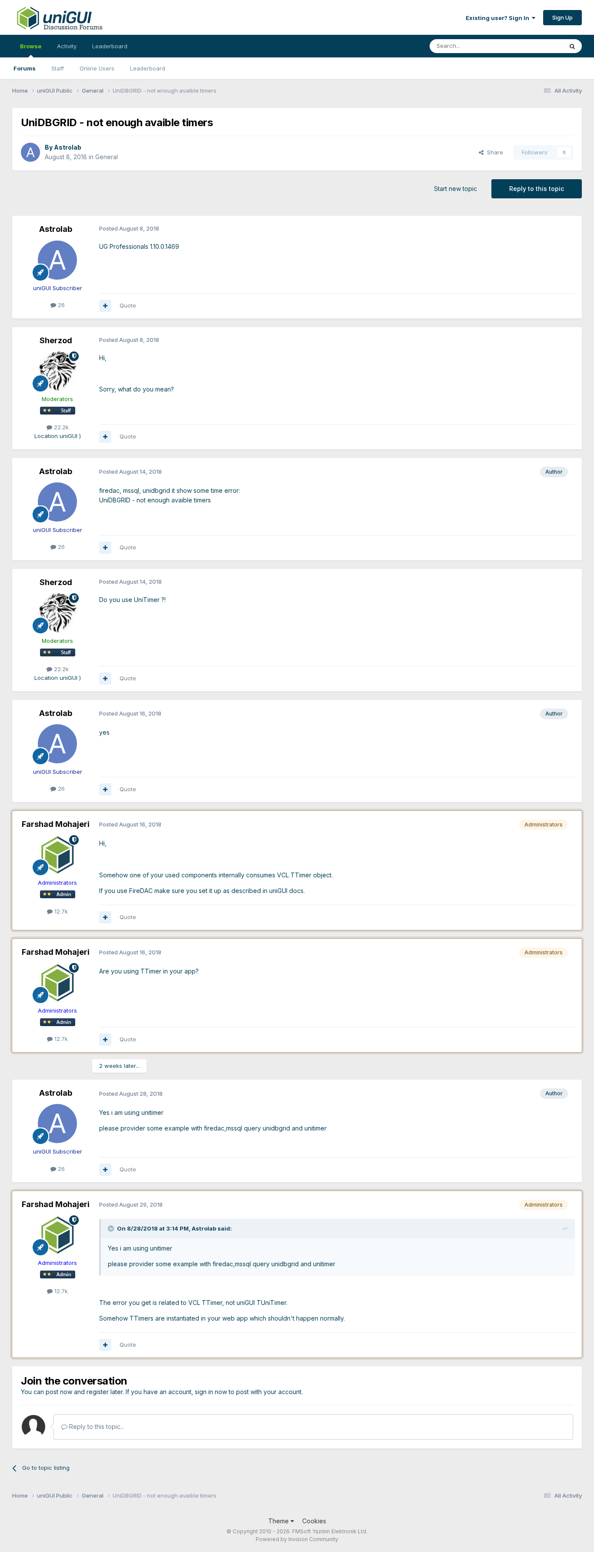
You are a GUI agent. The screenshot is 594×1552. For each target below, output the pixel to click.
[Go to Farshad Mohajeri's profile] (57, 854)
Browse (30, 46)
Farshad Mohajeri (56, 824)
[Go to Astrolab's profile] (30, 152)
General (106, 157)
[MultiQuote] (105, 306)
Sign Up (562, 17)
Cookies (314, 1521)
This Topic (537, 46)
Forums (24, 68)
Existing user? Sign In (499, 17)
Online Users (97, 68)
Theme (279, 1521)
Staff (57, 68)
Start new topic (455, 188)
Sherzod (56, 340)
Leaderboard (147, 68)
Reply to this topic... (95, 1426)
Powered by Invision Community (297, 1539)
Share (493, 152)
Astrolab (67, 147)
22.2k (60, 427)
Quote (128, 305)
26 (60, 304)
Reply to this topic (536, 188)
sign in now (211, 1391)
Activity (67, 46)
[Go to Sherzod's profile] (57, 371)
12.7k (60, 911)
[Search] (572, 46)
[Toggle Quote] (112, 1228)
